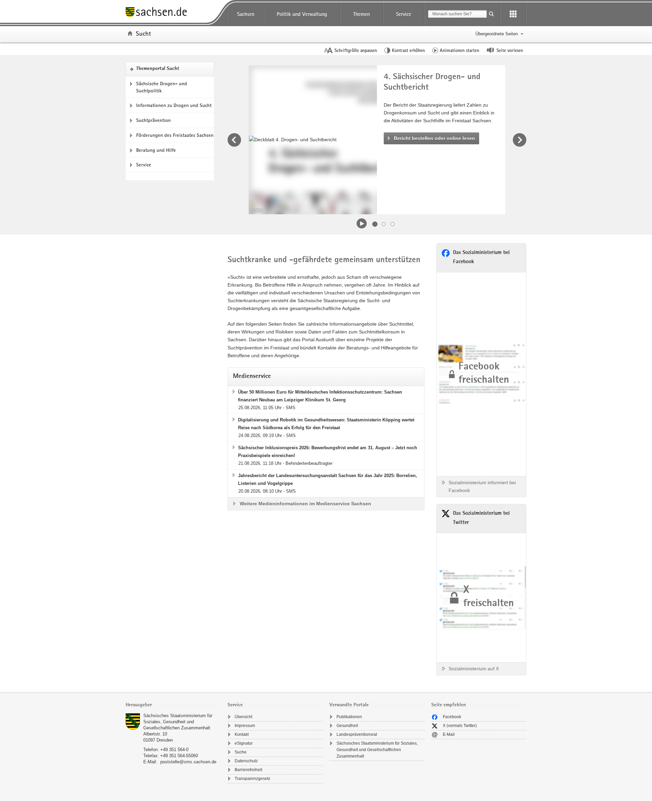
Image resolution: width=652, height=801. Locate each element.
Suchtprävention (153, 120)
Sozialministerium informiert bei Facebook (482, 486)
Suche (241, 752)
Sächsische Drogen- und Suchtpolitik (161, 87)
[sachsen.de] (173, 13)
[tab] (173, 705)
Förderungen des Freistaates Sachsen (175, 135)
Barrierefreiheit (248, 769)
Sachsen (245, 14)
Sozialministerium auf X (474, 668)
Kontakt (242, 734)
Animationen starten (459, 50)
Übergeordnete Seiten (496, 33)
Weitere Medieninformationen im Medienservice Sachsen (305, 503)
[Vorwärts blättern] (519, 140)
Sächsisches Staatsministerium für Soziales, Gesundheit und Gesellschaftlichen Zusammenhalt (177, 721)
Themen (361, 14)
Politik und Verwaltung (302, 14)
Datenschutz (246, 761)
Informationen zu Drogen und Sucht (174, 105)
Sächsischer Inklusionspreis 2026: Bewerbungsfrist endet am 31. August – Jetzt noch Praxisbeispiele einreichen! (327, 451)
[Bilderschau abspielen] (362, 223)
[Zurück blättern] (234, 140)
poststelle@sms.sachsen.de (188, 761)
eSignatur (244, 743)
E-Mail (449, 734)
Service (403, 14)
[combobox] (457, 14)
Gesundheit (347, 725)
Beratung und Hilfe (156, 150)
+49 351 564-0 (174, 749)
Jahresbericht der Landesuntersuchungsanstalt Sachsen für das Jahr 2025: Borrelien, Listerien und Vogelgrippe (327, 479)
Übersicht (243, 716)
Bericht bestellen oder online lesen (434, 138)
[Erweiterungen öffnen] (513, 14)
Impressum (245, 725)
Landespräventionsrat (357, 734)
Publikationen (349, 716)
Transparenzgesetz (252, 778)
